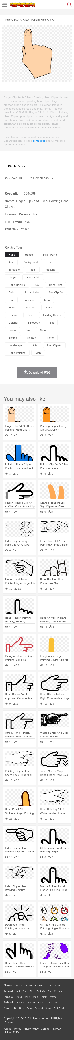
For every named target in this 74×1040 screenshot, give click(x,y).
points (49, 307)
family (44, 997)
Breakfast (19, 1008)
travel (12, 307)
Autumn (29, 985)
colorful (13, 322)
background (31, 262)
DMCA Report (16, 166)
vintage (31, 337)
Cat (49, 991)
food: (8, 1008)
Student (20, 1002)
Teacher (31, 1002)
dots (34, 345)
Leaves (39, 985)
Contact (45, 1028)
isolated (30, 307)
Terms (17, 1028)
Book (40, 1002)
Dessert (39, 1008)
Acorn (19, 985)
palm (33, 269)
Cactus (49, 985)
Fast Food (59, 1008)
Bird (32, 991)
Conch (58, 985)
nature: (8, 985)
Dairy (29, 1008)
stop (47, 299)
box (28, 330)
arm (11, 262)
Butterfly (41, 991)
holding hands (52, 315)
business (29, 299)
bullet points (50, 254)
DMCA (57, 1028)
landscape (15, 345)
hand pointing (17, 352)
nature (44, 330)
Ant (18, 991)
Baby (27, 997)
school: (9, 1002)
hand (12, 254)
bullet (12, 292)
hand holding (17, 284)
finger (13, 277)
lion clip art (54, 345)
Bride (35, 997)
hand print (55, 284)
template (14, 269)
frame (50, 337)
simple (13, 337)
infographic (33, 277)
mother (53, 997)
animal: (9, 991)
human (13, 315)
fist (50, 262)
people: (9, 996)
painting (50, 269)
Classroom (51, 1002)
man (38, 352)
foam (12, 330)
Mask (19, 997)
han (11, 299)
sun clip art (56, 292)
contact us (39, 140)
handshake (32, 292)
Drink (48, 1008)
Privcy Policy (31, 1028)
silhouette (34, 322)
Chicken (58, 991)
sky (37, 284)
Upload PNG (11, 1032)
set (52, 322)
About (7, 1028)
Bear (24, 991)
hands (29, 254)
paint (30, 315)
